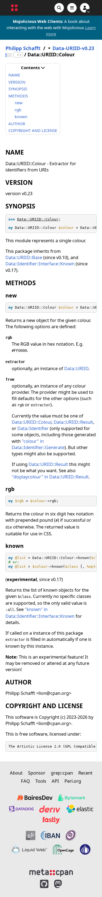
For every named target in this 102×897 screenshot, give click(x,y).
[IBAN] (50, 835)
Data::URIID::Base (23, 257)
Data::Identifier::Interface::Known (40, 263)
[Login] (84, 8)
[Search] (59, 8)
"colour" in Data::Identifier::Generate (38, 444)
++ (19, 54)
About (16, 773)
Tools (40, 781)
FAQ (25, 781)
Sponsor (36, 773)
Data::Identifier (33, 428)
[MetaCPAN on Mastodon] (63, 884)
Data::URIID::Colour (37, 219)
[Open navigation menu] (72, 8)
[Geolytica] (30, 835)
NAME (14, 75)
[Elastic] (79, 808)
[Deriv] (50, 808)
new (19, 102)
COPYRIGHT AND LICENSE (32, 130)
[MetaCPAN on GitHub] (44, 884)
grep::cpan (62, 773)
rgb (18, 109)
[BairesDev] (34, 797)
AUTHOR (16, 123)
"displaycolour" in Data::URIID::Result (50, 477)
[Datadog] (21, 808)
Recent (85, 773)
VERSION (16, 82)
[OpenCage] (63, 849)
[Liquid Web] (29, 849)
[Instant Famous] (70, 835)
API (55, 781)
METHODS (18, 96)
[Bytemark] (71, 797)
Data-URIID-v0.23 (73, 48)
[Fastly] (51, 820)
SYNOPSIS (17, 88)
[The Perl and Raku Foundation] (85, 849)
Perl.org (72, 781)
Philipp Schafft (23, 48)
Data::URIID (76, 368)
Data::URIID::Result (73, 422)
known (21, 116)
